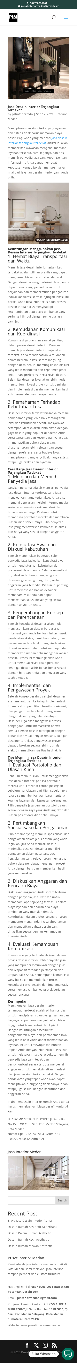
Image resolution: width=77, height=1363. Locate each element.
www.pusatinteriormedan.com (41, 1325)
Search (62, 1200)
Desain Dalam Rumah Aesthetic (29, 1233)
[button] (68, 1354)
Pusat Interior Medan (36, 1352)
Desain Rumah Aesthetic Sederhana (32, 1227)
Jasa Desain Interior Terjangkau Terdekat (33, 108)
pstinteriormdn (22, 114)
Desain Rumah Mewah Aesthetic (30, 1246)
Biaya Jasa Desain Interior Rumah (31, 1220)
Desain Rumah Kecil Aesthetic (28, 1239)
